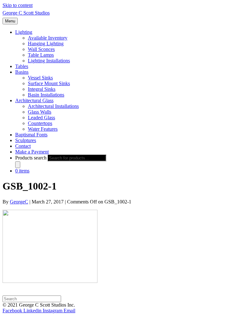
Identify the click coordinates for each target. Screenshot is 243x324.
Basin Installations (46, 94)
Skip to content (18, 5)
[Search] (17, 164)
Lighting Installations (49, 60)
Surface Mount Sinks (49, 83)
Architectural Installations (53, 106)
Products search (31, 157)
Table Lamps (41, 55)
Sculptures (25, 140)
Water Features (43, 129)
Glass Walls (39, 112)
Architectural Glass (34, 100)
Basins (21, 72)
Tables (21, 66)
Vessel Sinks (40, 77)
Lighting (23, 32)
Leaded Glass (41, 117)
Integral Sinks (41, 89)
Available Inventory (47, 37)
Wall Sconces (41, 49)
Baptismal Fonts (31, 134)
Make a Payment (32, 151)
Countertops (40, 123)
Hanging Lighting (46, 43)
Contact (23, 146)
